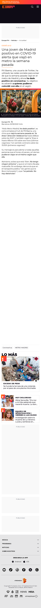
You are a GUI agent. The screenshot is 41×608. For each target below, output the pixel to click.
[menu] (38, 6)
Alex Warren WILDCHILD (10, 1)
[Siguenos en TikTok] (10, 571)
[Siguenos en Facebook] (23, 571)
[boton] (30, 540)
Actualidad (22, 40)
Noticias (14, 40)
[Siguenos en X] (30, 571)
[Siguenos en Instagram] (17, 571)
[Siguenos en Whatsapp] (37, 571)
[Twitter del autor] (12, 122)
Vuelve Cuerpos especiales (11, 3)
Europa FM (5, 40)
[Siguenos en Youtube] (4, 571)
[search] (32, 7)
